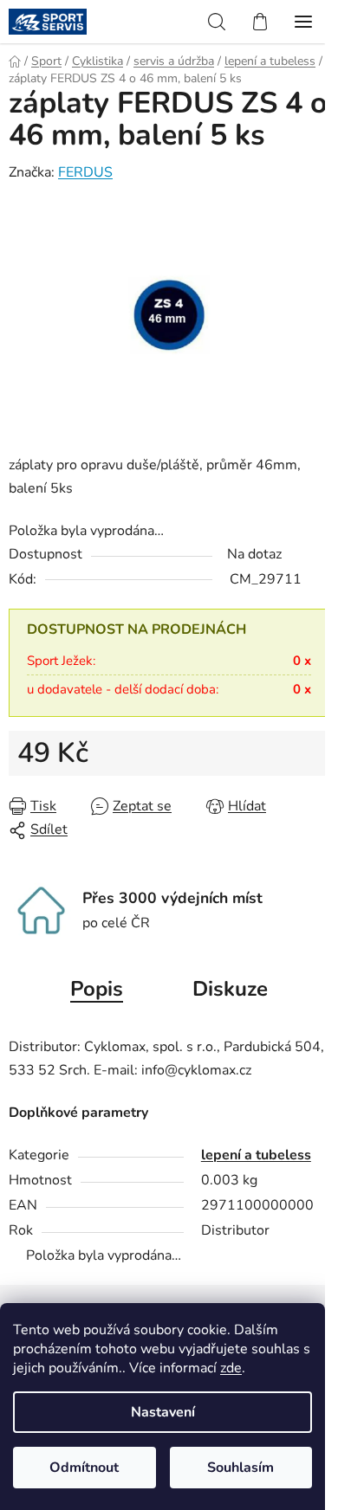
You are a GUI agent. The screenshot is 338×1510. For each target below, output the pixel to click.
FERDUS (85, 172)
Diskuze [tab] (230, 989)
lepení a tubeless (256, 1155)
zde (231, 1368)
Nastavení (163, 1412)
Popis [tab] (96, 989)
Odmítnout (84, 1467)
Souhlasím (240, 1467)
